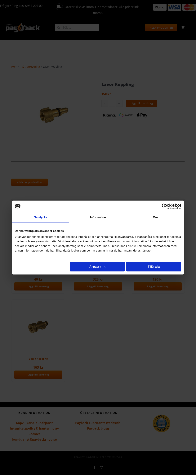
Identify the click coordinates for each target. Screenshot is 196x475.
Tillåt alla (154, 266)
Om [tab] (155, 217)
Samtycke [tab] (40, 217)
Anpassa (95, 266)
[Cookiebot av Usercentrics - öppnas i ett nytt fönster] (164, 206)
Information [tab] (98, 217)
